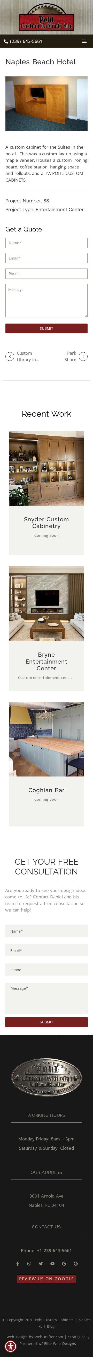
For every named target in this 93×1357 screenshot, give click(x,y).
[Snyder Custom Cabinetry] (46, 468)
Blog (51, 1326)
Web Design (17, 1336)
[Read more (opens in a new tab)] (23, 41)
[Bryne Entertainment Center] (46, 603)
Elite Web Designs (60, 1343)
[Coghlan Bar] (46, 739)
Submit (46, 328)
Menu (84, 41)
